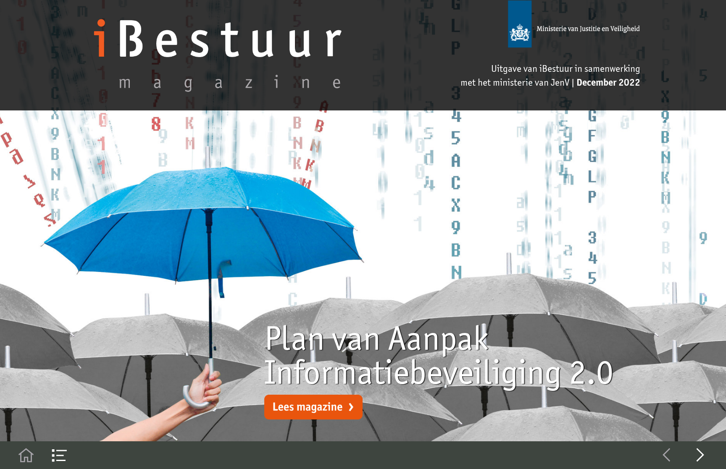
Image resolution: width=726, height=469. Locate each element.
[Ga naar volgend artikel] (700, 455)
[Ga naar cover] (26, 455)
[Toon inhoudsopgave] (60, 455)
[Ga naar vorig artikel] (667, 455)
